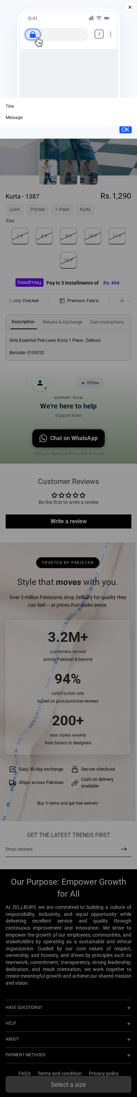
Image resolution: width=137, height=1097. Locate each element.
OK (126, 130)
